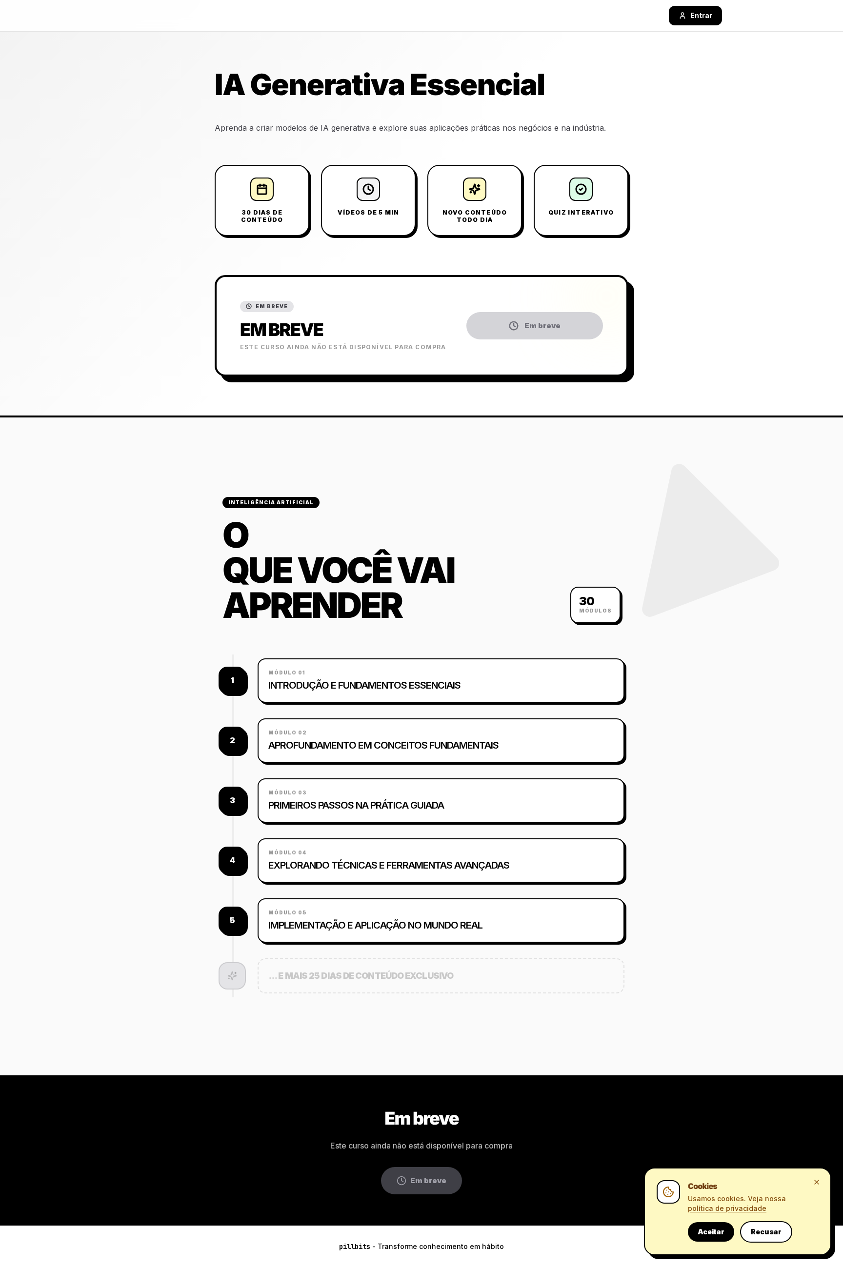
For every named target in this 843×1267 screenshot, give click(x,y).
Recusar (766, 1231)
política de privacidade (727, 1208)
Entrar (701, 15)
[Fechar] (816, 1182)
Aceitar (711, 1231)
